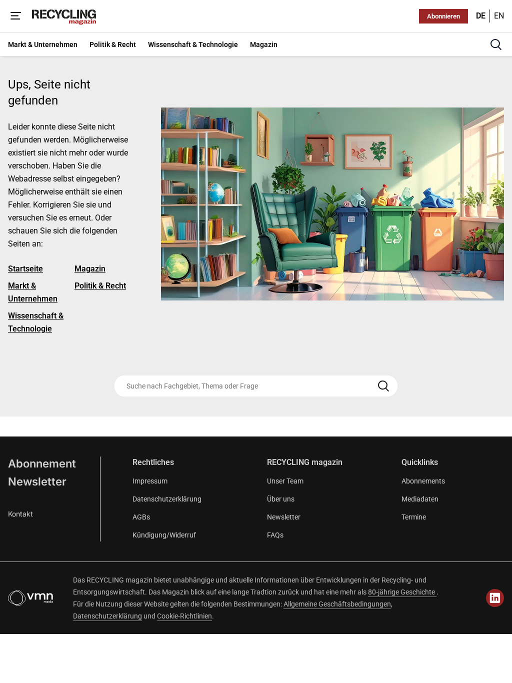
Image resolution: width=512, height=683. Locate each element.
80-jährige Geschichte (402, 592)
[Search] (384, 386)
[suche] (496, 44)
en (499, 15)
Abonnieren (443, 16)
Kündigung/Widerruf (164, 535)
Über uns (280, 499)
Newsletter (37, 481)
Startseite (25, 269)
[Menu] (16, 16)
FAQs (275, 535)
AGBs (141, 517)
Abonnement (42, 463)
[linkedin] (495, 598)
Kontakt (20, 514)
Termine (414, 517)
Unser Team (285, 481)
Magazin (90, 269)
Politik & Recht (100, 285)
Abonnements (423, 481)
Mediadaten (420, 499)
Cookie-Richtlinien (184, 616)
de (481, 15)
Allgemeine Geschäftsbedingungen (337, 604)
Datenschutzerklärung (167, 499)
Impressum (150, 481)
